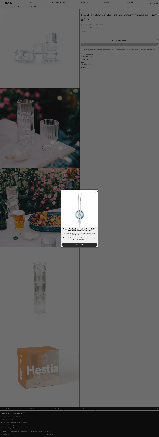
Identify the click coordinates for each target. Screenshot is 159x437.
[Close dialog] (96, 191)
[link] (79, 208)
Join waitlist (79, 244)
